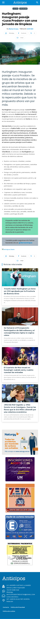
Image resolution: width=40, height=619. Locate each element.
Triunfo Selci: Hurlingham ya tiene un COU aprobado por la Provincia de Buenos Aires (20, 291)
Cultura (15, 8)
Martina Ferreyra (13, 29)
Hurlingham (23, 8)
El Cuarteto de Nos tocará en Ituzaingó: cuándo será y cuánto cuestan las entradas (18, 370)
